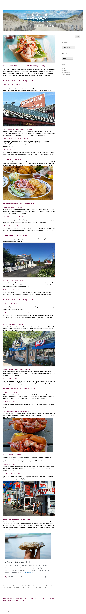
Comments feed (66, 72)
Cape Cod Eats (47, 586)
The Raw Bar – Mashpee (11, 150)
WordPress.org (66, 74)
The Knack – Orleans (11, 378)
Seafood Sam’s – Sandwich (12, 159)
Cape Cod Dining (39, 586)
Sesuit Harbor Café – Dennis (13, 290)
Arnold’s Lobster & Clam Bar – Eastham (17, 411)
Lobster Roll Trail (16, 588)
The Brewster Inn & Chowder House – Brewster (19, 313)
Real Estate (23, 588)
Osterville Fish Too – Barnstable (13, 207)
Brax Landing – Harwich (12, 303)
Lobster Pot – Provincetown (13, 473)
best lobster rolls (30, 586)
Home (4, 6)
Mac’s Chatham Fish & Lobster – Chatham (17, 369)
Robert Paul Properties (44, 588)
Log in (63, 68)
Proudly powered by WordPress (17, 611)
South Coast (29, 6)
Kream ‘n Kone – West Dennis (14, 280)
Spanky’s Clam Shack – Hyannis (14, 216)
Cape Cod (11, 6)
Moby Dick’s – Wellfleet (12, 392)
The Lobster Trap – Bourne (12, 84)
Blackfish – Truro (10, 401)
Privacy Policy (40, 6)
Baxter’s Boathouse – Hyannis (13, 226)
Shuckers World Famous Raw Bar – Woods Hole (18, 129)
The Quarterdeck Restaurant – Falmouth (16, 138)
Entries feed (65, 70)
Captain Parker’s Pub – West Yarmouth (15, 235)
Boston (20, 6)
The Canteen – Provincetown (13, 454)
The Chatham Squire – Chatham (14, 324)
